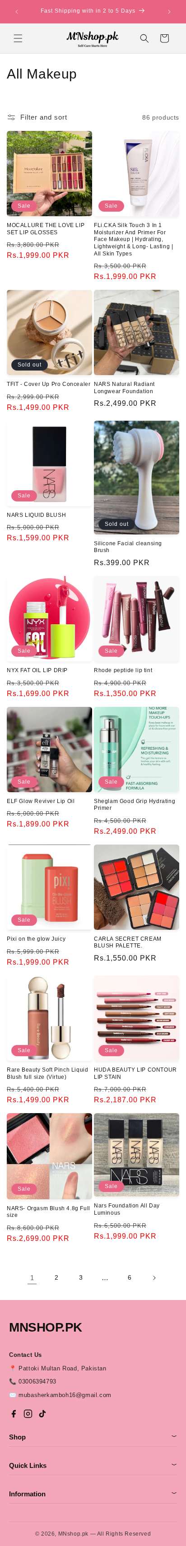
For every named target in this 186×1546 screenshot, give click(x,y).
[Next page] (154, 1278)
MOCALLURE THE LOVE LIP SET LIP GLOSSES (45, 229)
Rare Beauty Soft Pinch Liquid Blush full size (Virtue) (47, 1073)
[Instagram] (28, 1413)
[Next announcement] (169, 12)
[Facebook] (13, 1413)
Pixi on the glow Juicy (36, 939)
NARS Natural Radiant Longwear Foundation (124, 388)
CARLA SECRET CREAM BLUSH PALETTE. (128, 942)
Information (93, 1494)
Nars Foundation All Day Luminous (127, 1209)
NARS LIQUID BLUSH (36, 515)
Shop (93, 1437)
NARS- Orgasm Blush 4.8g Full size (48, 1212)
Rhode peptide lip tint (123, 670)
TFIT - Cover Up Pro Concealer (48, 384)
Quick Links (93, 1465)
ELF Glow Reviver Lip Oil (40, 801)
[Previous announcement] (17, 12)
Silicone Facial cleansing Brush (128, 547)
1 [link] (32, 1277)
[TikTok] (42, 1413)
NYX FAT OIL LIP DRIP (37, 670)
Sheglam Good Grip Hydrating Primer (134, 805)
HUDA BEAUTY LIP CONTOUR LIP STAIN (135, 1073)
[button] (18, 38)
